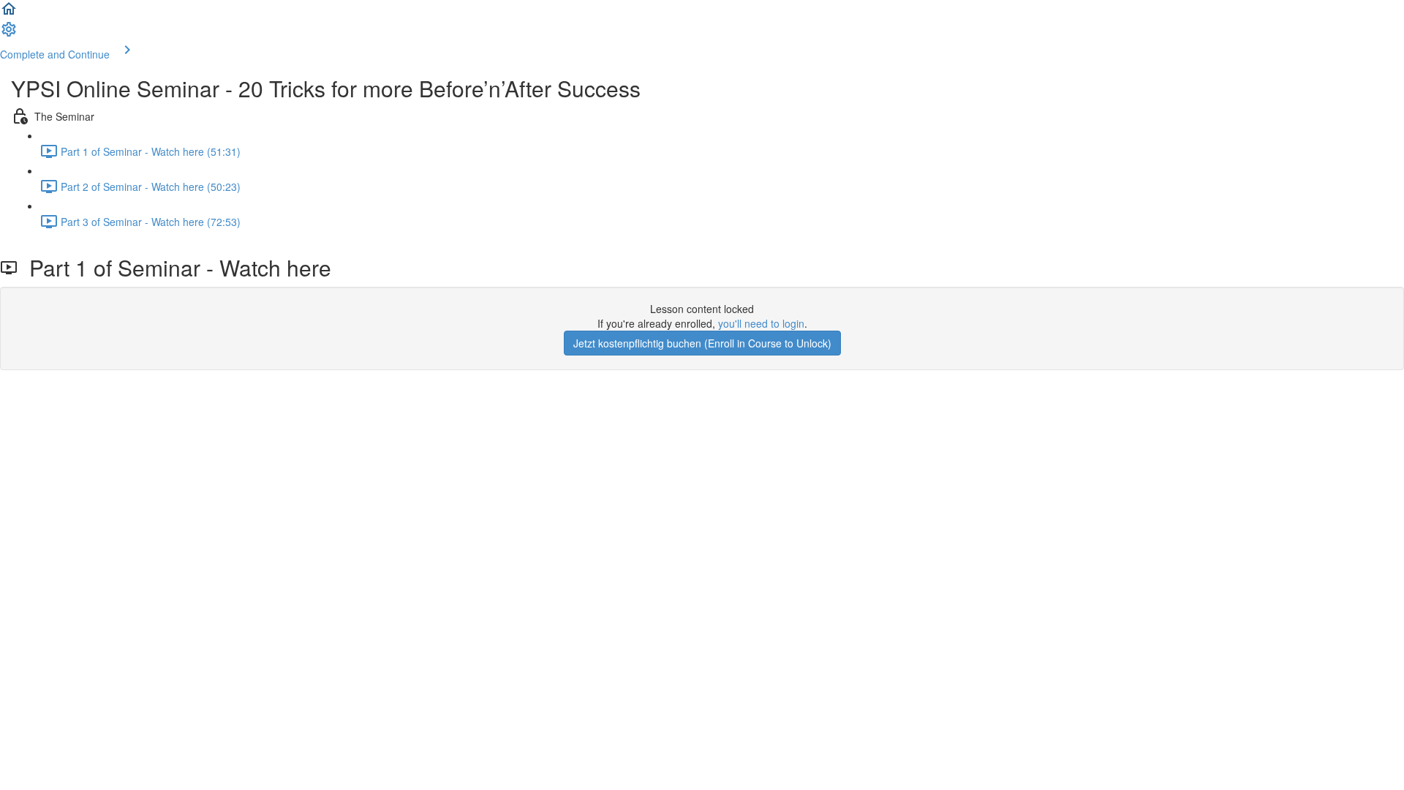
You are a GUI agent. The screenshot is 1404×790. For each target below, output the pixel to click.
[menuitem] (9, 33)
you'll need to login (761, 323)
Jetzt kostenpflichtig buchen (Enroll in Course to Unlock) (702, 343)
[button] (9, 13)
